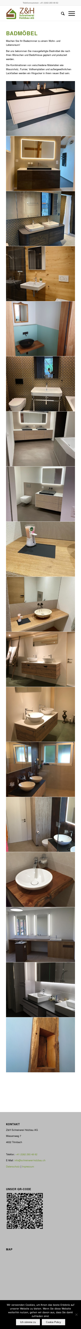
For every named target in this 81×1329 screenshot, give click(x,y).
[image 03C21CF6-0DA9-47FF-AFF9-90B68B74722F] (40, 494)
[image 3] (40, 824)
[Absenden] (76, 1314)
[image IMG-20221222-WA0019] (40, 218)
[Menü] (70, 13)
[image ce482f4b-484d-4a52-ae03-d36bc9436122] (40, 329)
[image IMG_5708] (40, 163)
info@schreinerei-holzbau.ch (30, 1160)
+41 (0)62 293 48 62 (49, 2)
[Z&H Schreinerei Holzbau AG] (33, 13)
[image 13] (40, 990)
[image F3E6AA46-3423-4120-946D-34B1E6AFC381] (40, 439)
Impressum (28, 1166)
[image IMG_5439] (40, 714)
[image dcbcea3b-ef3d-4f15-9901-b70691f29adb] (40, 273)
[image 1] (40, 769)
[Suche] (61, 13)
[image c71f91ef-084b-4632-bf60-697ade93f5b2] (40, 108)
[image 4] (40, 879)
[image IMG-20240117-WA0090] (40, 604)
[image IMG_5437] (40, 659)
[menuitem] (61, 13)
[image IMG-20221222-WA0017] (40, 383)
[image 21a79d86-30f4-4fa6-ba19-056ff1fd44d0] (40, 1045)
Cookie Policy (53, 1322)
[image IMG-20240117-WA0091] (40, 549)
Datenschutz (13, 1166)
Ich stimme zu (28, 1322)
